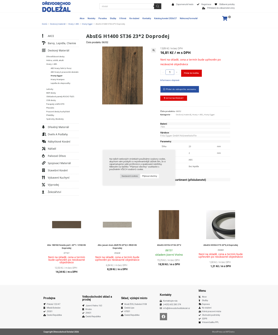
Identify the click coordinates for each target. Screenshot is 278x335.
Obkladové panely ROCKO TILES (60, 96)
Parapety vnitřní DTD (55, 104)
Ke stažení (134, 18)
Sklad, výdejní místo (134, 298)
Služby (113, 18)
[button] (153, 50)
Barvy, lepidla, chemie (62, 43)
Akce (82, 18)
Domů (44, 24)
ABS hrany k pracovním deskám (64, 72)
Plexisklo (50, 107)
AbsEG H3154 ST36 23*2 (169, 245)
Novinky (91, 18)
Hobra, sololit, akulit (55, 60)
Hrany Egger (87, 24)
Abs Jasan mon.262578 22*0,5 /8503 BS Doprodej (117, 246)
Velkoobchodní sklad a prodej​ (97, 298)
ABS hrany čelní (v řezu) (61, 68)
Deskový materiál (57, 24)
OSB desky (51, 100)
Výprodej (53, 184)
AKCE (51, 36)
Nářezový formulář (189, 18)
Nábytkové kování (59, 141)
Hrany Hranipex (58, 79)
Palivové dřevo (57, 156)
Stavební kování (58, 170)
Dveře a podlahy (58, 134)
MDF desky (51, 93)
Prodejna (49, 298)
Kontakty (146, 18)
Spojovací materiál (59, 163)
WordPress (217, 332)
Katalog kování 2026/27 (165, 18)
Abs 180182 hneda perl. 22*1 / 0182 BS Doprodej (66, 246)
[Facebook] (163, 316)
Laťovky (49, 89)
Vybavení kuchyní (58, 177)
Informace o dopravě (169, 80)
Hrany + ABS (73, 24)
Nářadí (52, 148)
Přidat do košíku (191, 73)
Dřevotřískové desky (55, 56)
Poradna (102, 18)
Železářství (54, 192)
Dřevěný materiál (58, 127)
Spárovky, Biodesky (55, 119)
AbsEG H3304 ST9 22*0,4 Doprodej (220, 245)
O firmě (122, 18)
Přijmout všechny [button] (149, 176)
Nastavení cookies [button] (130, 176)
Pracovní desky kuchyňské (58, 111)
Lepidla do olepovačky (60, 83)
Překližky (50, 115)
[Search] (157, 6)
